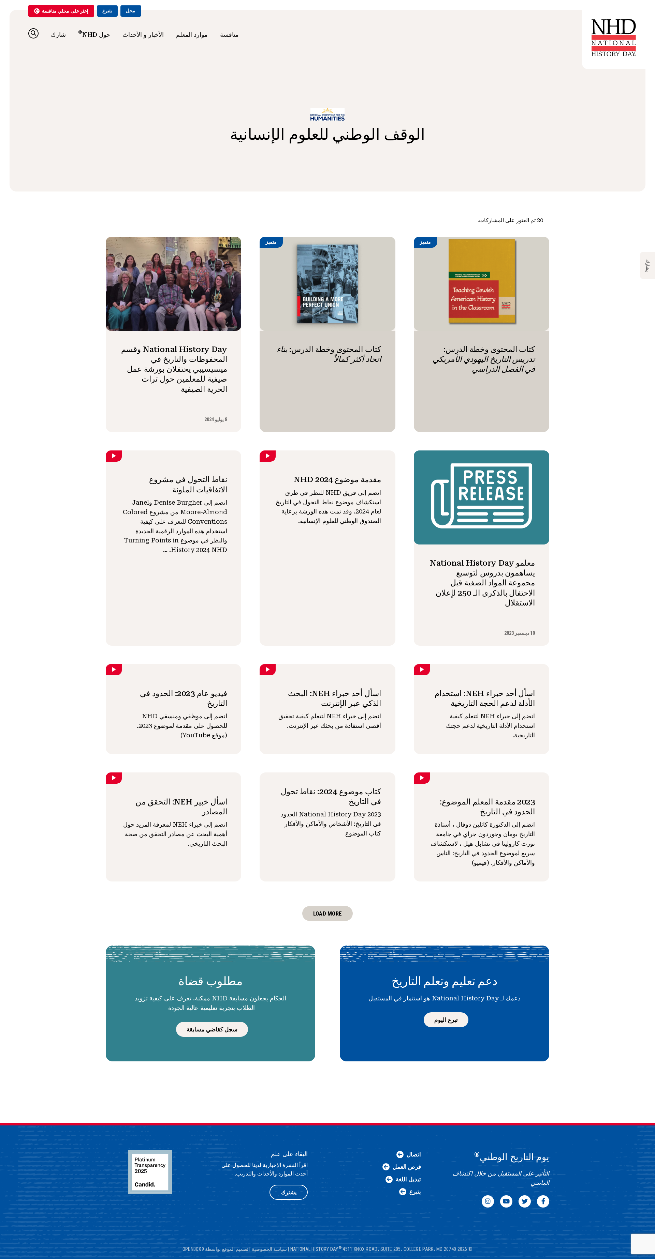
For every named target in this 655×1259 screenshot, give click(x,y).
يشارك (647, 265)
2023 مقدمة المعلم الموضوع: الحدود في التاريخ (487, 806)
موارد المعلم (192, 34)
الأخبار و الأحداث (143, 34)
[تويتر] (525, 1201)
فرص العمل (407, 1166)
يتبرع (107, 10)
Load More (327, 913)
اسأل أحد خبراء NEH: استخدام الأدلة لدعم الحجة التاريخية (485, 698)
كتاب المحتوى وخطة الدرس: (484, 359)
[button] (33, 33)
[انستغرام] (488, 1201)
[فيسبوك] (543, 1201)
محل (130, 10)
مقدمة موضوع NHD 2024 (337, 479)
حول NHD (94, 33)
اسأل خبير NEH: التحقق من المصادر (181, 806)
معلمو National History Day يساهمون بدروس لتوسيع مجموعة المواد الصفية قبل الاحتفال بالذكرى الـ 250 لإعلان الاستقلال (482, 583)
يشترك (288, 1192)
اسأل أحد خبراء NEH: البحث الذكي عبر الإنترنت (334, 698)
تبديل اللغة (408, 1179)
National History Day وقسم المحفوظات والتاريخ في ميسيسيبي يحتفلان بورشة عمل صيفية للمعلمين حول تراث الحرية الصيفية (174, 369)
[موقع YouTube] (506, 1201)
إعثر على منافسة (65, 11)
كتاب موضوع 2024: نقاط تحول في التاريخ (331, 796)
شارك (58, 34)
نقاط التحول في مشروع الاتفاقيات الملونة (188, 484)
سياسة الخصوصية (269, 1249)
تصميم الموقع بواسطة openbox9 (215, 1249)
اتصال (414, 1154)
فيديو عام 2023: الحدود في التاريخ (183, 698)
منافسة (229, 34)
